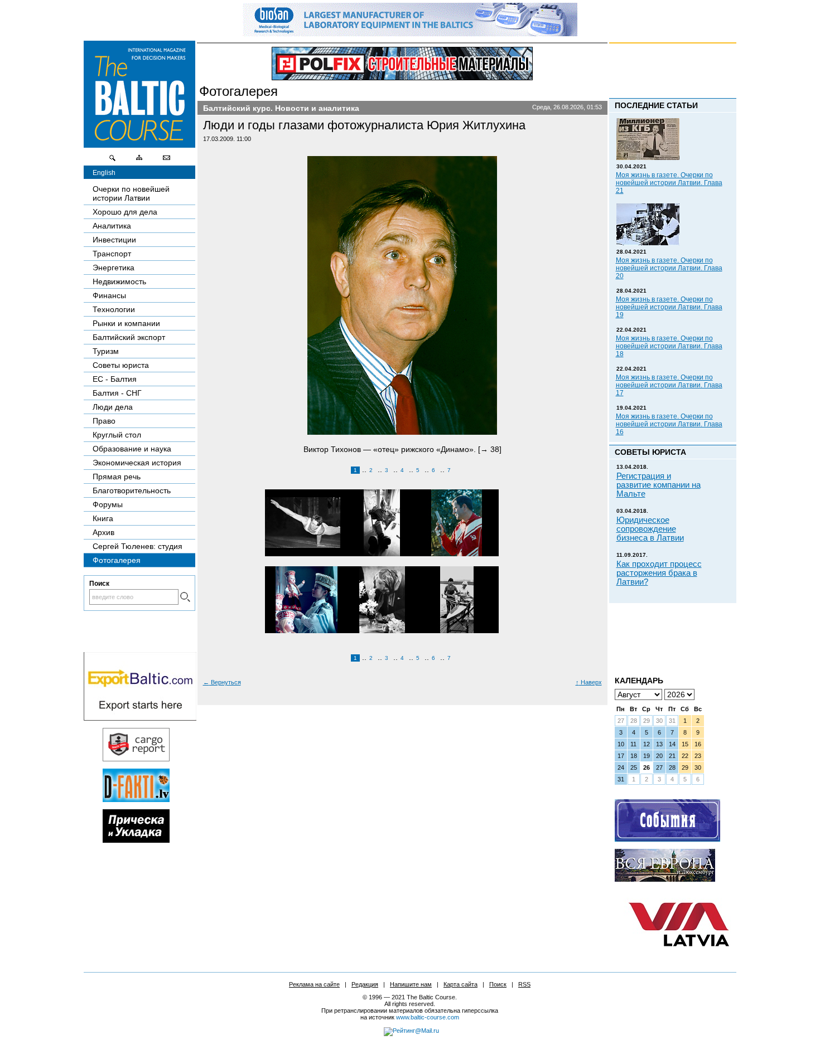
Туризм (106, 351)
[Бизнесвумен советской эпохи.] (373, 600)
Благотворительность (132, 490)
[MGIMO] (665, 878)
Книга (103, 518)
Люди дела (113, 406)
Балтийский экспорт (129, 337)
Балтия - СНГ (117, 392)
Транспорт (112, 253)
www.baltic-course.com (427, 1017)
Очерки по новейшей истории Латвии (131, 193)
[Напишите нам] (166, 160)
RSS (524, 984)
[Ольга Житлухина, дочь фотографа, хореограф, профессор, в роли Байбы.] (298, 600)
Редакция (364, 984)
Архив (103, 532)
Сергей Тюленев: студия (137, 546)
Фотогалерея (238, 91)
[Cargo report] (136, 758)
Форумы (108, 504)
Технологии (114, 309)
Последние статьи (656, 105)
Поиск (498, 984)
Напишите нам (411, 984)
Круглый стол (117, 434)
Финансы (109, 295)
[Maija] (136, 839)
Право (104, 420)
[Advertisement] (653, 635)
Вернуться (222, 682)
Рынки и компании (126, 323)
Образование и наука (132, 448)
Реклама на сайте (314, 984)
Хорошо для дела (125, 211)
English (104, 173)
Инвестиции (114, 239)
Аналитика (112, 225)
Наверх (589, 682)
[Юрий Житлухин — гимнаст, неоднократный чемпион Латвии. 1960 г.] (298, 523)
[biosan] (410, 33)
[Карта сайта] (139, 160)
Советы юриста (121, 365)
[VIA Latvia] (679, 957)
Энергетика (113, 267)
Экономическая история (137, 462)
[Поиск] (113, 160)
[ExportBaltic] (140, 717)
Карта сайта (460, 984)
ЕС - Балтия (115, 379)
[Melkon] (667, 838)
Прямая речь (117, 476)
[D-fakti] (136, 799)
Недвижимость (119, 281)
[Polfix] (402, 63)
